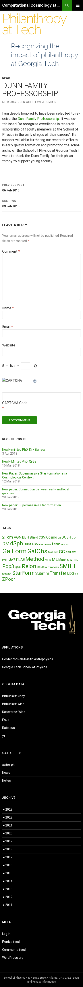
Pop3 (8, 566)
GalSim (53, 552)
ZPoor (8, 579)
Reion (29, 566)
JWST (13, 560)
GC (62, 551)
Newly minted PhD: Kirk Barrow (23, 449)
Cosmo (51, 537)
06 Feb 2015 (13, 187)
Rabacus (8, 728)
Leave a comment (46, 102)
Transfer (58, 573)
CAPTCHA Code (14, 403)
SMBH (67, 566)
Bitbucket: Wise (13, 704)
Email (7, 327)
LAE (21, 559)
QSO (18, 567)
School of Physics (14, 977)
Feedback (45, 544)
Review (42, 567)
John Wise (25, 102)
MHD (48, 560)
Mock (62, 560)
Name (8, 308)
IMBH (5, 560)
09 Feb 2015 (10, 203)
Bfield (34, 537)
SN (10, 573)
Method (34, 559)
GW (73, 552)
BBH (25, 537)
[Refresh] (35, 380)
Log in (6, 934)
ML (55, 559)
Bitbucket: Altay (13, 696)
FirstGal (65, 544)
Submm (42, 573)
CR (59, 537)
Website (8, 345)
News (6, 78)
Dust (27, 544)
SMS (5, 573)
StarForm (23, 573)
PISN (75, 560)
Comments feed (14, 949)
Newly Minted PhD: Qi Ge (19, 461)
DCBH (66, 537)
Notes (6, 780)
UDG (70, 573)
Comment (11, 251)
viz (76, 573)
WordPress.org (12, 957)
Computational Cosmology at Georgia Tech (32, 5)
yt (3, 735)
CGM (42, 537)
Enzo (5, 720)
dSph (16, 543)
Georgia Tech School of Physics (24, 667)
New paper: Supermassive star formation (31, 505)
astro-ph (8, 764)
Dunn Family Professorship (38, 119)
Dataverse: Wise (13, 712)
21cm (7, 537)
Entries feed (11, 942)
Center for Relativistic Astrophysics (27, 659)
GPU (68, 552)
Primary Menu (77, 5)
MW (69, 560)
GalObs (37, 551)
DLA (74, 537)
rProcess (53, 567)
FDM (35, 544)
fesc (56, 544)
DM (6, 543)
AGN (17, 537)
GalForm (14, 551)
